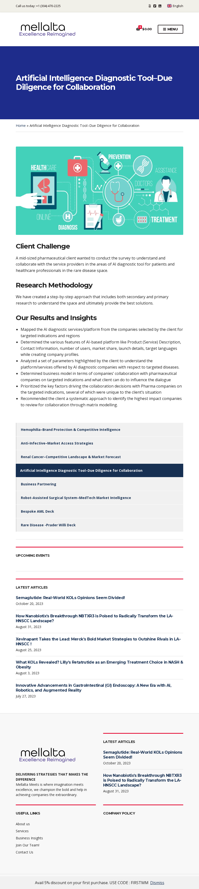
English (178, 6)
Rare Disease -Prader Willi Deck (48, 525)
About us (23, 824)
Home (21, 125)
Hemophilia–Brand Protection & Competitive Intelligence (70, 429)
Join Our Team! (27, 845)
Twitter (154, 6)
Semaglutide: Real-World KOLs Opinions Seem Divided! (70, 597)
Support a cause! (149, 6)
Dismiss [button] (157, 882)
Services (22, 831)
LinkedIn (159, 6)
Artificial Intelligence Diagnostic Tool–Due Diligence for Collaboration (81, 470)
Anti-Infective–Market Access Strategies (57, 443)
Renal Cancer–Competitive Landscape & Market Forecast (71, 456)
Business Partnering (38, 484)
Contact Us (24, 852)
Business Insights (29, 838)
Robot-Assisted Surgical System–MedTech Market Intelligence (76, 497)
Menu (172, 29)
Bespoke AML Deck (37, 511)
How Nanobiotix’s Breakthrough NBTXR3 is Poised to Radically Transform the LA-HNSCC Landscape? (142, 780)
